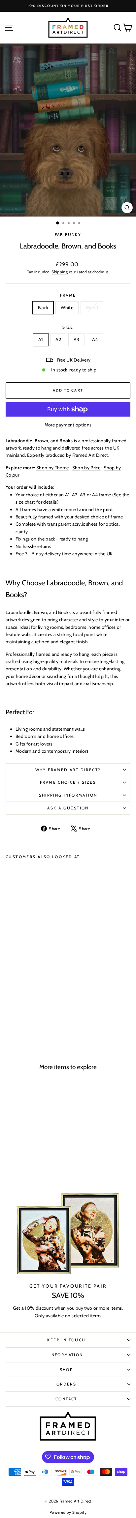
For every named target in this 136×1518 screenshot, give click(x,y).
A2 (58, 339)
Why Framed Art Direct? (68, 769)
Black (43, 307)
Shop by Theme (52, 468)
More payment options (68, 425)
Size (68, 327)
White (67, 307)
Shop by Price (86, 468)
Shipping (59, 272)
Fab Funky (68, 234)
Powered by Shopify (68, 1512)
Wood (92, 307)
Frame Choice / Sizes (68, 782)
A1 (40, 339)
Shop (66, 1369)
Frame (68, 295)
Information (66, 1354)
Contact (66, 1398)
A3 (77, 339)
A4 (95, 339)
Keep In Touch (66, 1339)
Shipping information (68, 795)
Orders (66, 1384)
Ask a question (68, 807)
